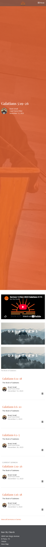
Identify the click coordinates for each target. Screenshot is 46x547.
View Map (5, 544)
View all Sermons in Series (11, 519)
